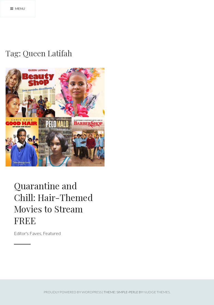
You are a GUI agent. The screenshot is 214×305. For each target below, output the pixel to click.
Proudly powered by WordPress (73, 292)
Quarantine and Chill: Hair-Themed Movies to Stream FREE (53, 203)
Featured (52, 233)
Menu (19, 8)
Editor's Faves (27, 233)
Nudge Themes (157, 292)
